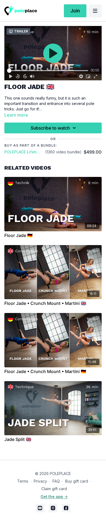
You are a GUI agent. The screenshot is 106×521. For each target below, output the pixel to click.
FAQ (56, 481)
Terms (22, 481)
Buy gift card (76, 481)
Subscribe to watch (50, 128)
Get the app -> (54, 496)
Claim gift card (54, 488)
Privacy (40, 481)
